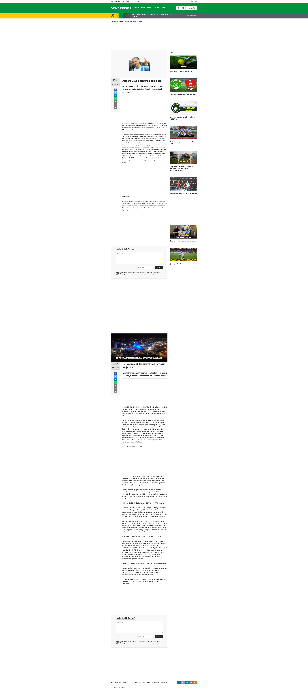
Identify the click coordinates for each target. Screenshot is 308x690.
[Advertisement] (102, 47)
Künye (136, 8)
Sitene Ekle (137, 1)
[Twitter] (115, 93)
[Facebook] (115, 90)
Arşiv (132, 1)
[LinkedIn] (115, 95)
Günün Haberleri (125, 1)
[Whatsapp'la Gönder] (115, 98)
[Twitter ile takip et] (183, 682)
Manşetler (117, 1)
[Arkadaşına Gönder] (115, 101)
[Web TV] (192, 1)
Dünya (163, 8)
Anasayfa (137, 682)
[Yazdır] (115, 104)
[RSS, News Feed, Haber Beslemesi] (195, 682)
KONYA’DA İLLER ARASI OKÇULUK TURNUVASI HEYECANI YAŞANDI (151, 15)
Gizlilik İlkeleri (155, 682)
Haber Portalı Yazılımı (119, 687)
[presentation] (117, 16)
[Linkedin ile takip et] (187, 682)
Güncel (143, 8)
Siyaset (156, 8)
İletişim (148, 682)
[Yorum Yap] (115, 107)
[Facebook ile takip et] (179, 682)
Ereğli (149, 8)
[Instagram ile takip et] (191, 682)
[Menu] (178, 8)
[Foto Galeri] (196, 1)
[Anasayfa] (112, 1)
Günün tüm (191, 15)
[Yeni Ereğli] (121, 8)
